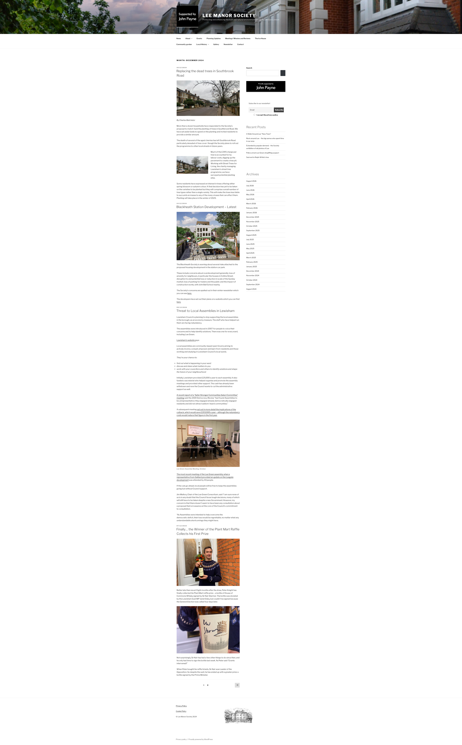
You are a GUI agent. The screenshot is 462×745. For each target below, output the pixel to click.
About (187, 38)
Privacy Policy (181, 706)
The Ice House (260, 38)
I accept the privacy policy (267, 115)
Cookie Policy (181, 711)
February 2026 (252, 208)
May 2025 (250, 248)
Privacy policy (181, 739)
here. (189, 293)
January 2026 (251, 213)
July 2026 (250, 186)
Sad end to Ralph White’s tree (257, 157)
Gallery (216, 44)
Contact (240, 44)
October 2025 (251, 226)
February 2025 (252, 262)
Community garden (184, 44)
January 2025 (251, 266)
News (178, 38)
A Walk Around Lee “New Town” (258, 134)
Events (199, 38)
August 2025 (251, 235)
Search (249, 68)
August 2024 (251, 289)
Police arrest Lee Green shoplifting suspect (262, 153)
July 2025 (250, 239)
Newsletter (228, 44)
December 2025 (252, 217)
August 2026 (251, 181)
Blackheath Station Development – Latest (206, 207)
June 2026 (250, 190)
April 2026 (250, 199)
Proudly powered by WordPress (201, 739)
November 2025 (252, 222)
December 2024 (252, 271)
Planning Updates (214, 38)
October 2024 (251, 280)
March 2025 (251, 257)
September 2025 (253, 230)
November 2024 (252, 275)
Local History (201, 44)
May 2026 (250, 194)
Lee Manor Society (229, 15)
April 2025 (250, 253)
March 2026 (251, 203)
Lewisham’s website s (186, 340)
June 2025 (250, 244)
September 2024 (253, 284)
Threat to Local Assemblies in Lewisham (205, 311)
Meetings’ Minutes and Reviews (237, 38)
